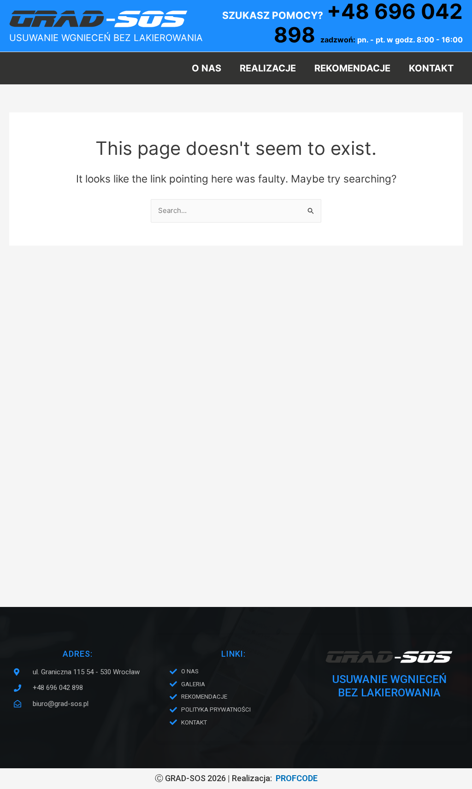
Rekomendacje (352, 68)
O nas (206, 68)
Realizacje (268, 68)
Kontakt (431, 68)
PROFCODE (297, 778)
